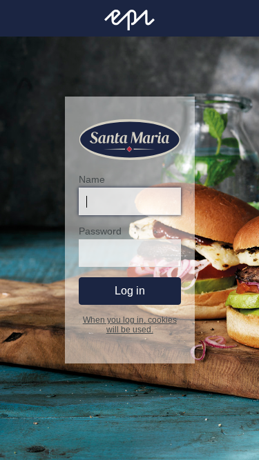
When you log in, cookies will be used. (130, 324)
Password (100, 231)
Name (92, 179)
